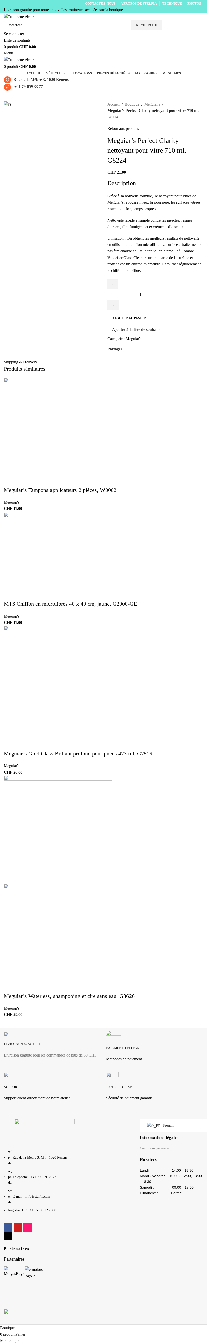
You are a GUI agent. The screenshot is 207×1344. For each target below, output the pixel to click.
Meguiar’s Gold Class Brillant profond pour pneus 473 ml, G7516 (78, 753)
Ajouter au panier (129, 318)
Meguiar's (152, 104)
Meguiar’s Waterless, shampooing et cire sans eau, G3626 (69, 996)
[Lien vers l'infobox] (52, 1047)
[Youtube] (18, 1227)
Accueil (113, 104)
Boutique (132, 104)
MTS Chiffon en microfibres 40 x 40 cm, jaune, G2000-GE (70, 604)
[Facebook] (8, 1227)
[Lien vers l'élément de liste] (45, 1183)
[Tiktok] (8, 1236)
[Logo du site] (22, 16)
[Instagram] (27, 1227)
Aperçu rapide (12, 374)
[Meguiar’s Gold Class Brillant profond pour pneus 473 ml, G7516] (58, 687)
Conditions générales (154, 1148)
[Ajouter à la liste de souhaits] (26, 374)
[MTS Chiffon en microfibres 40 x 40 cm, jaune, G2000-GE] (48, 556)
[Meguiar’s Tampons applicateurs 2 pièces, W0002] (58, 432)
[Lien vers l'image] (45, 1131)
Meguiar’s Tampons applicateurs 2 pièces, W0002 (60, 490)
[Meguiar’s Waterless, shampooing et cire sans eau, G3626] (58, 829)
